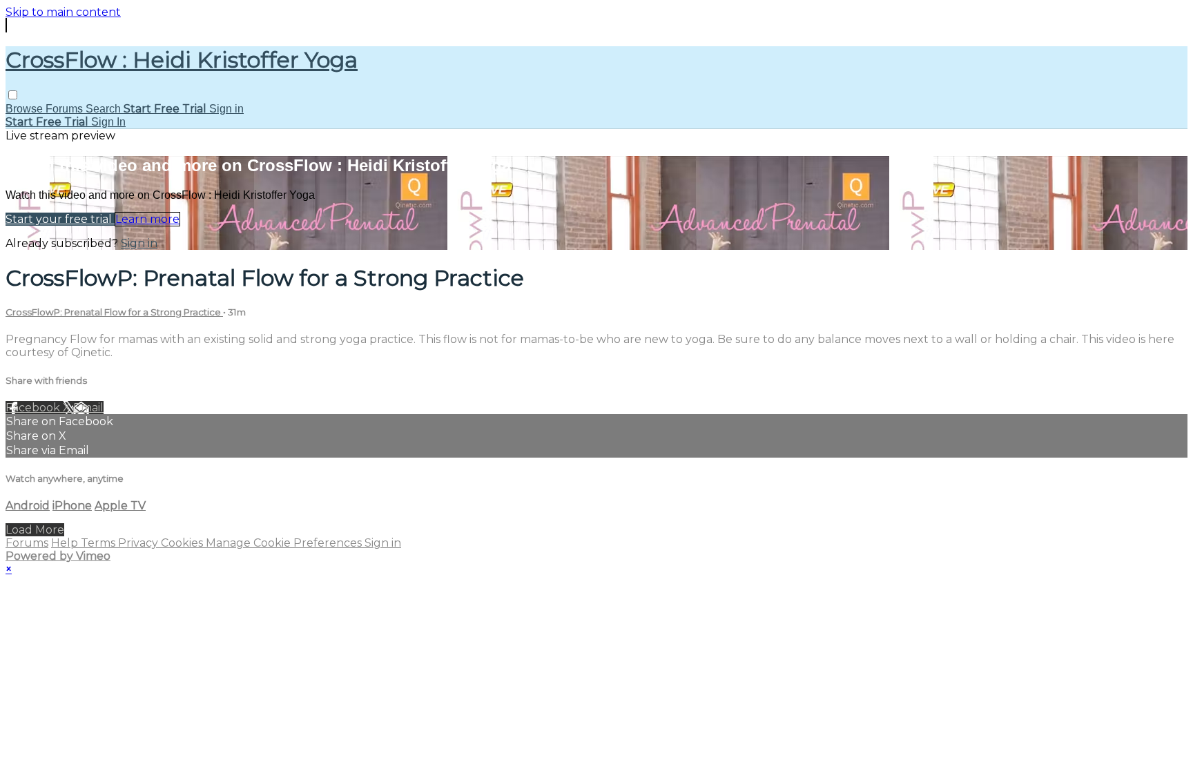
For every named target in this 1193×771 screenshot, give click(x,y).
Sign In (108, 122)
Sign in (226, 109)
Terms (99, 542)
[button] (12, 94)
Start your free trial (60, 219)
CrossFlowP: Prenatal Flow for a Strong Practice (114, 312)
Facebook (34, 407)
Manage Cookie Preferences (285, 542)
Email (88, 407)
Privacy (139, 542)
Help (66, 542)
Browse (26, 109)
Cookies (183, 542)
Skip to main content (63, 12)
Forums (66, 109)
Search (105, 109)
